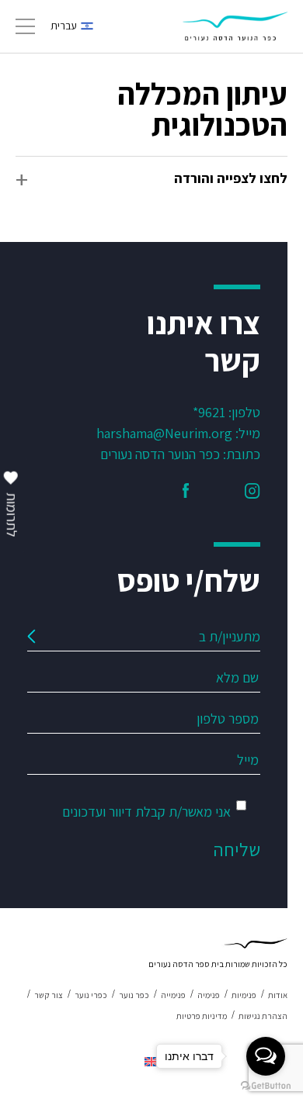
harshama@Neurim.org (164, 433)
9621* (209, 412)
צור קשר (48, 995)
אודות (277, 995)
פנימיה (208, 995)
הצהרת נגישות (263, 1015)
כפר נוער (134, 995)
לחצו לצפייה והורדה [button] (230, 178)
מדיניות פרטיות (201, 1015)
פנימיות (244, 995)
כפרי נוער (91, 995)
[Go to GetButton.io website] (266, 1086)
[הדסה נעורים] (235, 26)
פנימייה (173, 995)
